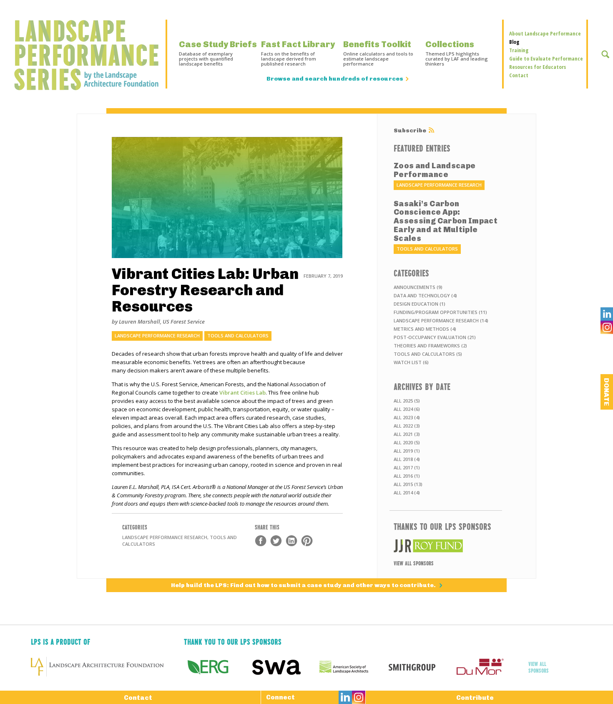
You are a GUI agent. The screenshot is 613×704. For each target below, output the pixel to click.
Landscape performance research (157, 335)
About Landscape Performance (545, 33)
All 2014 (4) (407, 492)
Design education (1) (419, 304)
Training (518, 50)
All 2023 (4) (407, 417)
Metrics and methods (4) (425, 329)
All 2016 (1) (407, 476)
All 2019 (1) (407, 451)
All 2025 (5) (407, 401)
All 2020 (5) (407, 442)
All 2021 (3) (407, 434)
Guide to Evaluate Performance (546, 58)
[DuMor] (489, 666)
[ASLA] (353, 667)
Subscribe (410, 130)
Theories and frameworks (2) (430, 345)
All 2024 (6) (407, 409)
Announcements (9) (418, 287)
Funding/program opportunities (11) (440, 312)
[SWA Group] (286, 666)
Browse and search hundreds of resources (334, 79)
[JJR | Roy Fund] (446, 545)
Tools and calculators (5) (428, 354)
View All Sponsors (414, 563)
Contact (518, 75)
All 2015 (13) (408, 484)
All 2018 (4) (407, 459)
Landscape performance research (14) (441, 320)
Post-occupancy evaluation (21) (435, 337)
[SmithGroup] (421, 666)
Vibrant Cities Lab (242, 392)
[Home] (83, 55)
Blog (514, 42)
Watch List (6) (411, 362)
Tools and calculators (238, 335)
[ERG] (218, 666)
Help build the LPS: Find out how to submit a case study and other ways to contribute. (304, 585)
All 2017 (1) (407, 467)
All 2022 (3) (407, 426)
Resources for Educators (537, 67)
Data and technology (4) (425, 295)
